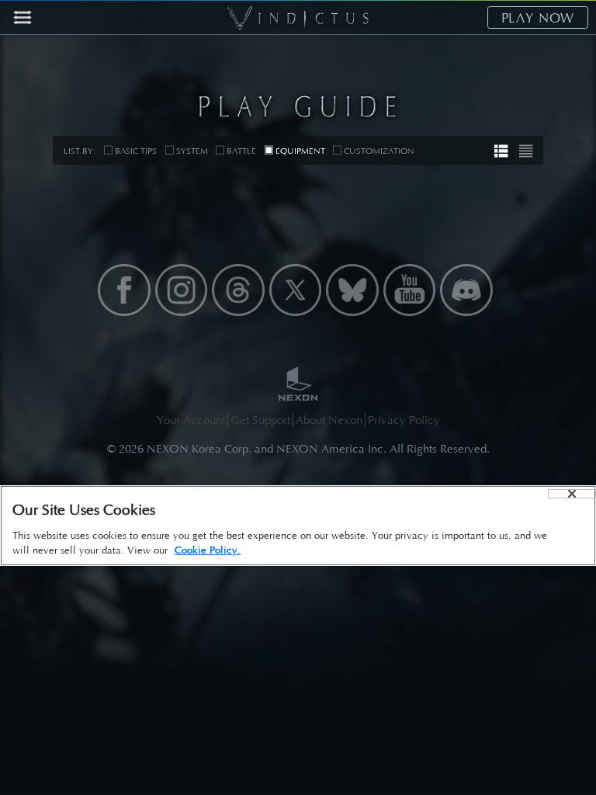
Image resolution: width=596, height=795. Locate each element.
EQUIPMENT (300, 151)
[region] (298, 525)
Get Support (260, 420)
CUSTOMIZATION (379, 151)
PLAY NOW (538, 18)
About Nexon (329, 420)
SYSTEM (192, 151)
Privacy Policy (404, 420)
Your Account (191, 420)
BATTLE (241, 151)
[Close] (572, 493)
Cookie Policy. (208, 550)
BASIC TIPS (136, 151)
